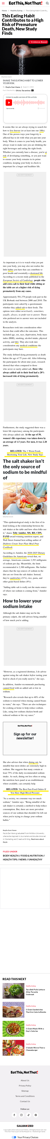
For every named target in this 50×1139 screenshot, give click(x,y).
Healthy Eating (16, 10)
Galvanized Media (22, 1130)
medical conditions (28, 345)
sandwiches (15, 577)
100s (41, 130)
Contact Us (25, 1101)
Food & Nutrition (32, 855)
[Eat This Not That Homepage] (25, 3)
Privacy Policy (25, 1085)
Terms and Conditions (25, 1096)
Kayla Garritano (13, 87)
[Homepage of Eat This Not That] (24, 1072)
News (22, 859)
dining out (33, 762)
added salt (20, 307)
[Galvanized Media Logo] (25, 1126)
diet (16, 341)
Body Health (11, 855)
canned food (8, 687)
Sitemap (25, 1091)
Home (4, 10)
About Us (25, 1080)
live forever (15, 130)
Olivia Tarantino (23, 90)
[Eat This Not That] (25, 726)
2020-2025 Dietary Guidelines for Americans (24, 554)
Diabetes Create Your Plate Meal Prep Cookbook (21, 545)
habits (10, 269)
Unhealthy (35, 859)
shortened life (36, 273)
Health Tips (10, 859)
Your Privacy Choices (27, 1137)
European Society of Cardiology (18, 280)
